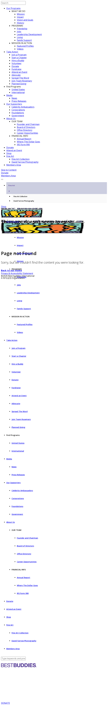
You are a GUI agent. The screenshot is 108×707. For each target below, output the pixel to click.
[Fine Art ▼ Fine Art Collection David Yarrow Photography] (54, 178)
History (20, 22)
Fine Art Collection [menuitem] (20, 196)
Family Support (24, 40)
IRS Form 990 (23, 144)
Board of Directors (26, 127)
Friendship (22, 28)
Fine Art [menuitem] (11, 188)
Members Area (13, 164)
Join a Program (19, 54)
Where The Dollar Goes (28, 141)
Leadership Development (29, 34)
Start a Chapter (19, 57)
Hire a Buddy (18, 60)
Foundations (18, 112)
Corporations (18, 109)
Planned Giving (19, 83)
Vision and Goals (25, 19)
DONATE (5, 703)
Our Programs (13, 8)
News (14, 98)
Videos (20, 48)
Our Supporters (14, 104)
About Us (11, 118)
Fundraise (16, 69)
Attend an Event (19, 72)
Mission (21, 14)
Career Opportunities (27, 133)
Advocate (16, 75)
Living (20, 37)
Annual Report (24, 138)
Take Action (12, 51)
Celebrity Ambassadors (23, 106)
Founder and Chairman (28, 124)
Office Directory (24, 130)
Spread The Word (20, 77)
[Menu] (2, 179)
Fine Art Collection (21, 159)
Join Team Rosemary (22, 80)
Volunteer (16, 63)
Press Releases (19, 101)
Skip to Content (8, 169)
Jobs (19, 31)
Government (18, 115)
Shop (8, 153)
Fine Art (10, 156)
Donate (15, 66)
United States (18, 89)
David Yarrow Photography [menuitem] (24, 201)
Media (9, 95)
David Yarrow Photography (25, 162)
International (18, 92)
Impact (20, 17)
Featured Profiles (25, 46)
